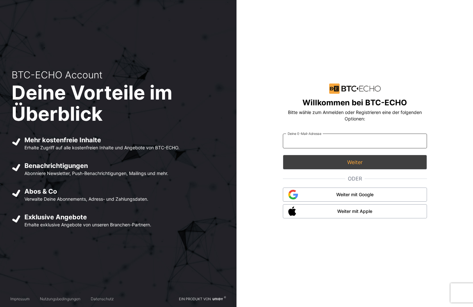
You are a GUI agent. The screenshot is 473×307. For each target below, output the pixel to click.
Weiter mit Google (355, 194)
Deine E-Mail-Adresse (304, 133)
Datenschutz (102, 298)
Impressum (20, 298)
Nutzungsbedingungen (60, 298)
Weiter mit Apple (354, 211)
